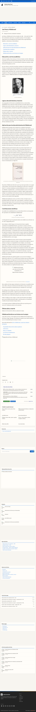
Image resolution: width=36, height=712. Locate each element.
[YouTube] (1, 1)
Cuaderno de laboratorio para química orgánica (10, 548)
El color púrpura (6, 334)
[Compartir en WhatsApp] (3, 382)
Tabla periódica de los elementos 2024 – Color (9, 597)
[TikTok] (3, 1)
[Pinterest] (10, 1)
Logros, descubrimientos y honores (11, 45)
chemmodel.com (5, 627)
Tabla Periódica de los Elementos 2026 (11, 649)
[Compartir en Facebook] (5, 382)
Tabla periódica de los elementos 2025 (11, 653)
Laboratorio (10, 22)
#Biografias (4, 376)
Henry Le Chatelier (7, 330)
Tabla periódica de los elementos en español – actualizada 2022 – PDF (13, 599)
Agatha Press (31, 401)
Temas (6, 22)
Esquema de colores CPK (9, 669)
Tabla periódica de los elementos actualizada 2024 (13, 661)
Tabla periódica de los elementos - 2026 (9, 543)
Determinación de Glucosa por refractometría (12, 510)
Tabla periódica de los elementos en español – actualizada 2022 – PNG (13, 602)
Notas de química (5, 575)
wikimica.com (5, 628)
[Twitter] (6, 1)
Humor (19, 22)
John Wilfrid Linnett (8, 518)
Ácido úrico (5, 328)
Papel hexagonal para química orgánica (9, 546)
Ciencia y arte (5, 570)
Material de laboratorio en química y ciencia (9, 574)
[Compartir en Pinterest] (13, 382)
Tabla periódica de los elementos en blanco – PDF (9, 606)
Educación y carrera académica (10, 43)
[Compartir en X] (8, 382)
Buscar (32, 451)
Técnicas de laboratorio (6, 578)
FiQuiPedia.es (5, 626)
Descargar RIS (13, 401)
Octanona (6, 514)
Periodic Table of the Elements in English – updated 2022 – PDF (11, 604)
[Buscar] (29, 22)
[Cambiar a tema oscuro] (34, 22)
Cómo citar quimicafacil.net (7, 431)
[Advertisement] (18, 14)
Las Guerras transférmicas (9, 332)
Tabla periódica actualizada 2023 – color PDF (9, 601)
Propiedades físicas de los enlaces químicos (12, 326)
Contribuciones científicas (8, 49)
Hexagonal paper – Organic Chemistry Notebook (10, 547)
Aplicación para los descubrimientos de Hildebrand (14, 47)
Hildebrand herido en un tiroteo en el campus (13, 53)
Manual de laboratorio (6, 573)
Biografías (4, 569)
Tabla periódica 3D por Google (10, 657)
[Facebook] (5, 1)
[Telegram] (11, 1)
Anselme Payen (7, 665)
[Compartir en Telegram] (10, 382)
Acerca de (23, 22)
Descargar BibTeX (6, 401)
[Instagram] (8, 1)
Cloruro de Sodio (7, 506)
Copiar (31, 389)
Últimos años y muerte (8, 51)
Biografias (5, 27)
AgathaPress (33, 710)
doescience (28, 281)
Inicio (2, 22)
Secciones (15, 22)
